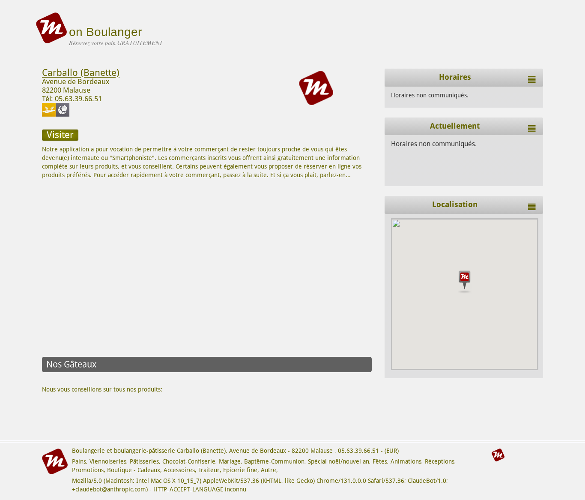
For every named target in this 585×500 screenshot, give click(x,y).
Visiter (60, 135)
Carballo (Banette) (80, 72)
